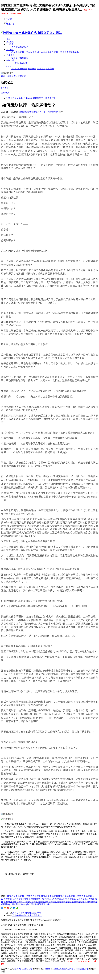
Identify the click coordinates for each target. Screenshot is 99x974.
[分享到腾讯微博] (11, 908)
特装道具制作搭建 (36, 52)
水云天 (68, 969)
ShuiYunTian (59, 969)
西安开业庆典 (34, 896)
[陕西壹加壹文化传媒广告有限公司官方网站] (31, 33)
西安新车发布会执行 (21, 904)
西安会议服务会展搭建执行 (28, 899)
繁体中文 (10, 24)
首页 (8, 39)
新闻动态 (10, 60)
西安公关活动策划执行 (17, 896)
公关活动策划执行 (19, 52)
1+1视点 (10, 44)
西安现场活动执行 (39, 902)
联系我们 (50, 68)
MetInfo (46, 969)
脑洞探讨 (24, 47)
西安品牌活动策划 (49, 896)
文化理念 (23, 68)
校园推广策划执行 (53, 52)
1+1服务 (10, 41)
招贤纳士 (32, 68)
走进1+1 (10, 66)
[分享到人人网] (14, 908)
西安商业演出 (10, 902)
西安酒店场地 (61, 899)
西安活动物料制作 (82, 902)
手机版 (9, 19)
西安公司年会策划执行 (68, 896)
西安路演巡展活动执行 (41, 904)
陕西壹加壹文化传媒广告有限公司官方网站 (38, 112)
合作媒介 (24, 58)
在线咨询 (41, 68)
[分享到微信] (17, 908)
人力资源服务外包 (70, 52)
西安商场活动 (74, 899)
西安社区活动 (54, 902)
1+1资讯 (15, 63)
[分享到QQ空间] (5, 908)
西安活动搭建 (67, 902)
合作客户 (15, 58)
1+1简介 (15, 68)
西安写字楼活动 (23, 902)
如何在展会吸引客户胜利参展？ (27, 915)
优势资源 (15, 47)
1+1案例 (10, 50)
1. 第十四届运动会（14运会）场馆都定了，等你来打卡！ (32, 98)
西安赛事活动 (10, 899)
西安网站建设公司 (79, 969)
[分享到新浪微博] (8, 908)
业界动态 (23, 63)
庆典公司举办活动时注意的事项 (26, 913)
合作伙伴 (10, 55)
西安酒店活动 (48, 899)
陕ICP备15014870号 (23, 969)
